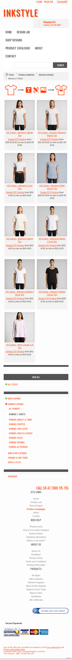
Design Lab (23, 32)
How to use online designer (36, 530)
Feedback (36, 554)
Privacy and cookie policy (14, 649)
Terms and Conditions (36, 561)
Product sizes (36, 526)
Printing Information (36, 565)
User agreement (53, 647)
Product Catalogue (17, 48)
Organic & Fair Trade (18, 457)
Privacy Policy (36, 558)
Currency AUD (62, 1)
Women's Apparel (46, 74)
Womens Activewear (18, 446)
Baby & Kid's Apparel (17, 453)
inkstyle (20, 12)
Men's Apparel (14, 398)
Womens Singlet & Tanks (20, 419)
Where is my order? (36, 540)
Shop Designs (13, 40)
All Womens (14, 408)
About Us (36, 551)
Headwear (12, 476)
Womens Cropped (17, 424)
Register (48, 1)
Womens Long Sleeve (18, 428)
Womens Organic (17, 442)
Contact (10, 56)
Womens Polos (16, 437)
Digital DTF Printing (17, 139)
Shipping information (36, 537)
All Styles (13, 384)
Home (8, 32)
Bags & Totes (14, 462)
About (39, 48)
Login (39, 1)
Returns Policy (36, 533)
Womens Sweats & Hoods (21, 433)
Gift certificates (36, 600)
